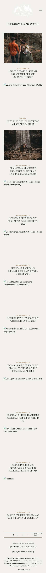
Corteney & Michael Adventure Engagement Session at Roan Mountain (23, 451)
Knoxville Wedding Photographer (17, 563)
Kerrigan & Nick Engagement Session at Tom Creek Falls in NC (23, 401)
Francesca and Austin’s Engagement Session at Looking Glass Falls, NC (23, 154)
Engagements (23, 165)
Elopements (23, 68)
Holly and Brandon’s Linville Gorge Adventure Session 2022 (23, 254)
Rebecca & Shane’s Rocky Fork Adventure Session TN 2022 (23, 204)
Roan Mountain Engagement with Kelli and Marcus (23, 302)
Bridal (23, 118)
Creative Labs (32, 558)
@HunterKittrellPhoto (23, 546)
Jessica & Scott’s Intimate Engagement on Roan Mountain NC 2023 (23, 57)
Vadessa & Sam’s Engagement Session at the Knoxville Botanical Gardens (23, 351)
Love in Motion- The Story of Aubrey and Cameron (23, 105)
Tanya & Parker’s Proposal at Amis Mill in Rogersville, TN (23, 499)
